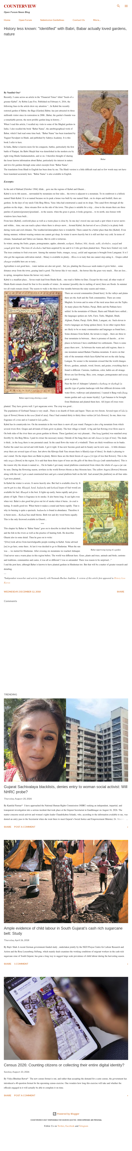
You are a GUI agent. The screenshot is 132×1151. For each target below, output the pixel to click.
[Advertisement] (66, 62)
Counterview (20, 6)
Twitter (60, 1125)
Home (7, 20)
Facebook (69, 1125)
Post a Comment (24, 826)
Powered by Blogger (68, 1113)
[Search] (118, 6)
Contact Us (79, 20)
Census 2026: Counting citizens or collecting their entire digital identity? (64, 1065)
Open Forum (25, 20)
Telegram (83, 1125)
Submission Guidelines (52, 20)
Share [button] (120, 591)
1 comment (21, 963)
